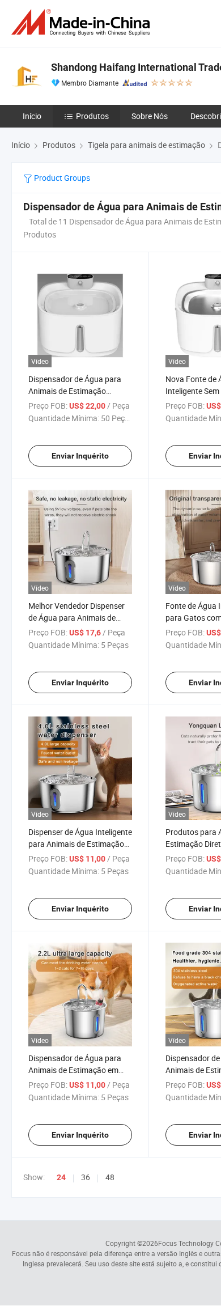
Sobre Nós (149, 116)
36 (85, 1177)
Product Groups (61, 177)
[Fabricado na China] (82, 22)
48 (109, 1177)
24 (61, 1177)
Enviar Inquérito (80, 455)
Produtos (92, 116)
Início (32, 116)
